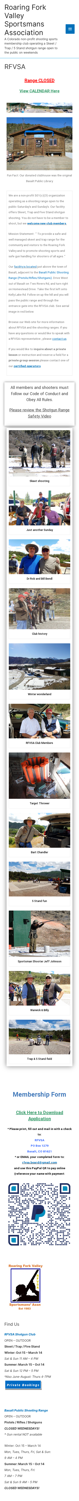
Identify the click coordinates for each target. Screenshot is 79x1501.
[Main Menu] (70, 29)
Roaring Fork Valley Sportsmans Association (25, 20)
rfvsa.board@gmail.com (39, 1162)
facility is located (25, 266)
